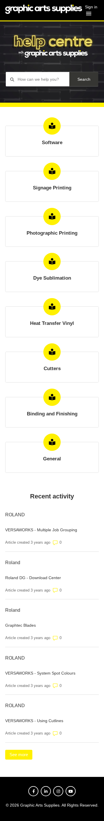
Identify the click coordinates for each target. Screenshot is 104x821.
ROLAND (15, 514)
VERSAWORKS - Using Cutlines (34, 720)
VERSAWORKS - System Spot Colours (40, 673)
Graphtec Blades (20, 625)
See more (21, 754)
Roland (12, 562)
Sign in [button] (91, 7)
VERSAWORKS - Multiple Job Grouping (41, 530)
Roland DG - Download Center (33, 577)
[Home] (43, 12)
